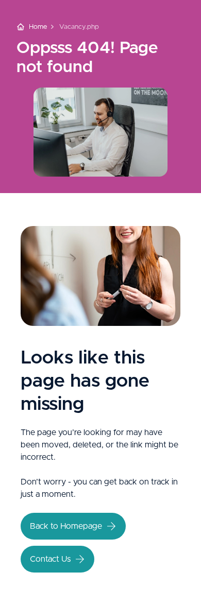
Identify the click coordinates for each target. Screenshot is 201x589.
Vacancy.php (79, 27)
